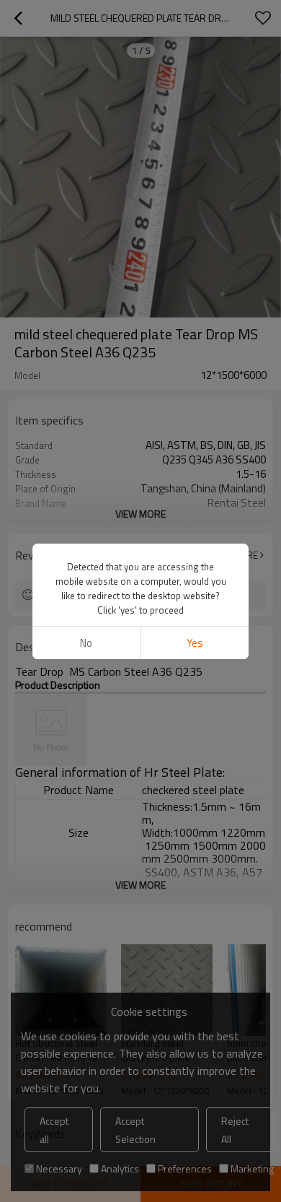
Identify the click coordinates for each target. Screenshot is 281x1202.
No (86, 643)
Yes (195, 643)
